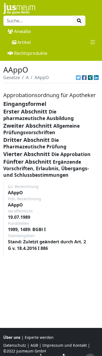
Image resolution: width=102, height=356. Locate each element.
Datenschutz (14, 345)
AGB (34, 345)
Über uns (11, 337)
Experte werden (39, 337)
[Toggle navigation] (93, 42)
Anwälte (22, 31)
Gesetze (11, 77)
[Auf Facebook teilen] (84, 77)
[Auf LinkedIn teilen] (96, 77)
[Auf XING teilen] (90, 77)
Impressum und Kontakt (64, 345)
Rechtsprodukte (30, 53)
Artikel (24, 42)
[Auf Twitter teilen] (78, 77)
